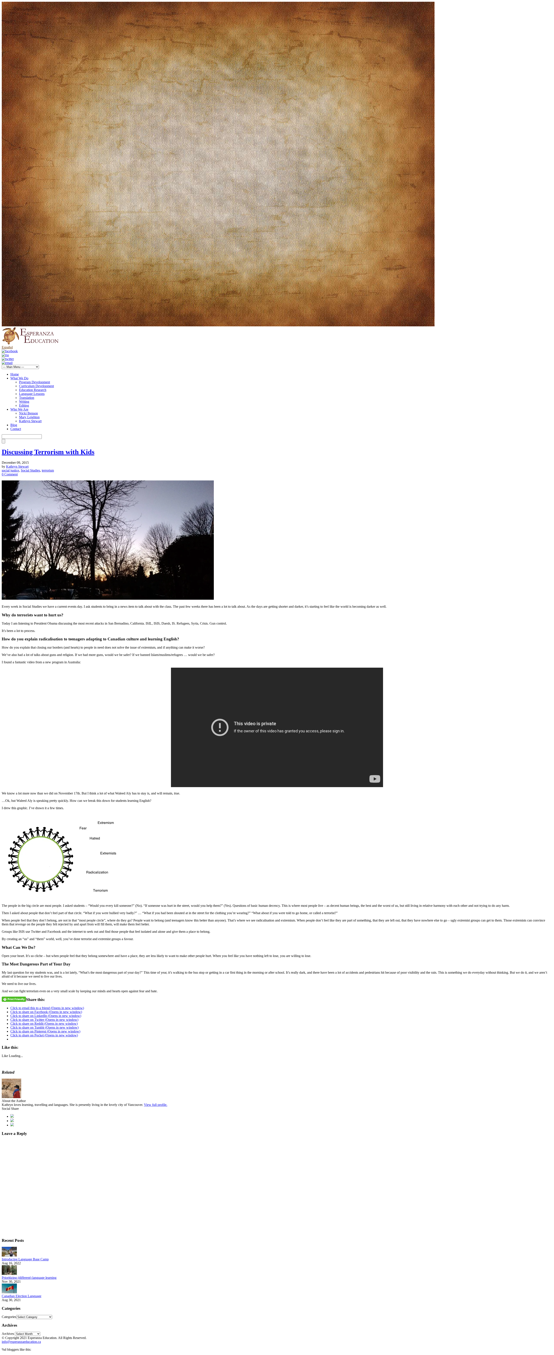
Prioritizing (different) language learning (29, 1277)
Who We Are (19, 409)
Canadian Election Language (21, 1296)
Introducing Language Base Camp (25, 1259)
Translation (26, 398)
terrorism (48, 470)
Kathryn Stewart (30, 421)
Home (14, 374)
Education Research (32, 390)
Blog (13, 425)
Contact (15, 429)
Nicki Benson (28, 413)
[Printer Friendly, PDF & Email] (14, 999)
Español (7, 347)
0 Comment (10, 474)
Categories (9, 1317)
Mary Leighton (29, 417)
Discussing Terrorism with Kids (48, 452)
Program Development (34, 382)
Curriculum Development (36, 386)
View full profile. (155, 1105)
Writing (24, 401)
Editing (24, 405)
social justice (10, 470)
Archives (8, 1334)
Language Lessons (32, 394)
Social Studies (30, 470)
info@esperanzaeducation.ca (21, 1342)
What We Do (19, 378)
